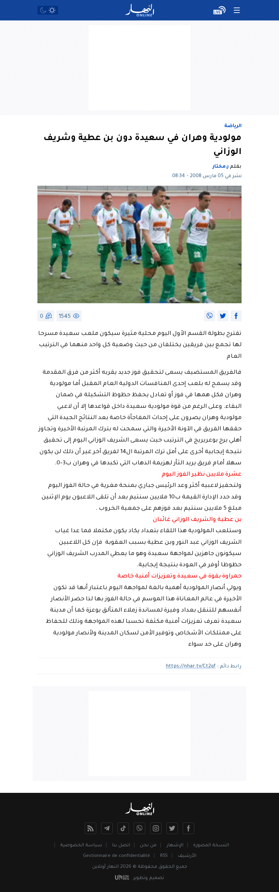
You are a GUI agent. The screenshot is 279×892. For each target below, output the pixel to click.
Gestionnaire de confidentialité (116, 856)
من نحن (148, 845)
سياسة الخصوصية (81, 845)
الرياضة (233, 126)
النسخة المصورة (211, 845)
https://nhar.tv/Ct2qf (191, 667)
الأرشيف (187, 856)
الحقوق (167, 867)
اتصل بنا (121, 845)
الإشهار (174, 845)
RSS (164, 856)
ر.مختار (221, 167)
